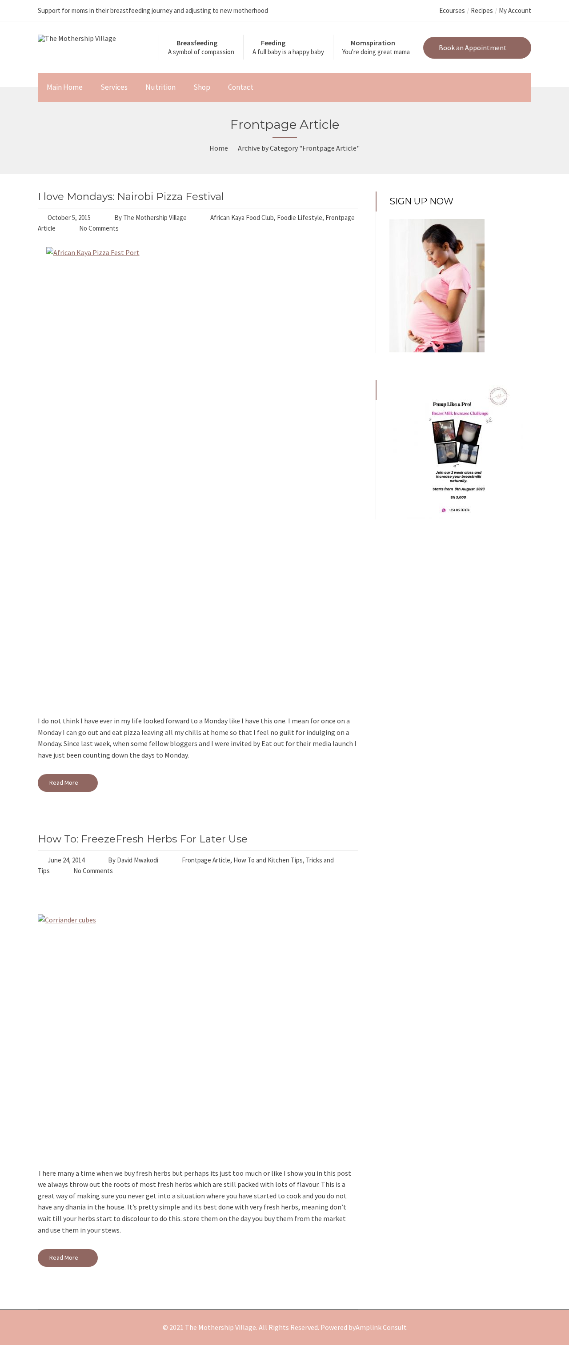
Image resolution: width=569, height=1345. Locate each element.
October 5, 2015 (69, 217)
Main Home (65, 87)
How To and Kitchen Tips (268, 860)
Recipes (482, 10)
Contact (240, 87)
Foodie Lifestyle (299, 217)
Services (114, 87)
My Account (515, 10)
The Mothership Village (155, 217)
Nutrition (160, 87)
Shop (201, 87)
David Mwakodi (137, 860)
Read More (64, 782)
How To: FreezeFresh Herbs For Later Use (143, 839)
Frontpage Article (206, 860)
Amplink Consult (381, 1327)
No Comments (99, 228)
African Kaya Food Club (242, 217)
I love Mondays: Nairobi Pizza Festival (131, 196)
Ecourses (452, 10)
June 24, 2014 (66, 860)
